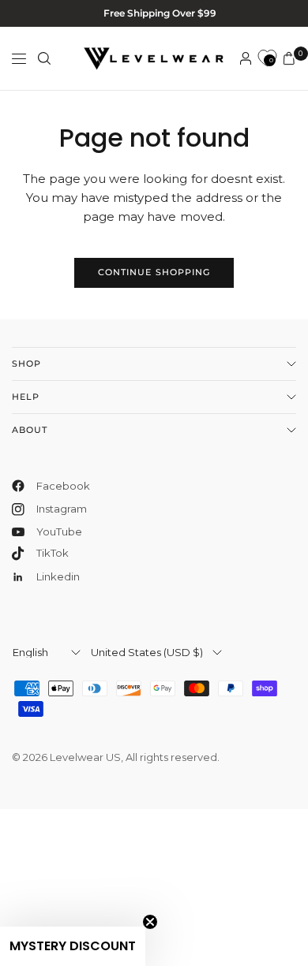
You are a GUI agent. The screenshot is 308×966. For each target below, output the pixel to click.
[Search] (44, 58)
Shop (26, 363)
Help (25, 396)
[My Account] (245, 58)
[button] (72, 946)
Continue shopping (154, 272)
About (30, 429)
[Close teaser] (150, 922)
